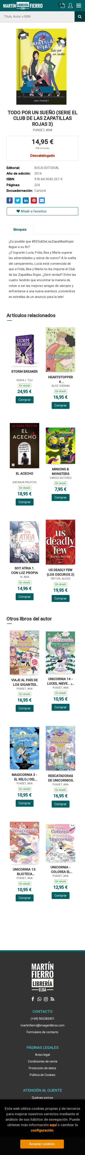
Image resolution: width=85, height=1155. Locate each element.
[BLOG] (52, 999)
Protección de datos (42, 1068)
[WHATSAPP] (39, 999)
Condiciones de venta (42, 1061)
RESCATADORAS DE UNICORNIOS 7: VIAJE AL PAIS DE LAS (60, 778)
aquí (53, 1125)
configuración (42, 1130)
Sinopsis (19, 229)
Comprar (25, 400)
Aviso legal (42, 1054)
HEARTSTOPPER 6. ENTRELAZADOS (60, 379)
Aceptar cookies (42, 1144)
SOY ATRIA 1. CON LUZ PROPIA (24, 570)
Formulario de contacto (42, 1032)
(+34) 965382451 (42, 1018)
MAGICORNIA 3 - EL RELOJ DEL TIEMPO (24, 777)
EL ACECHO (24, 474)
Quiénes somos (42, 1097)
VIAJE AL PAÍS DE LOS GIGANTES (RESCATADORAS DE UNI (24, 682)
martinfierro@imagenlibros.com (42, 1025)
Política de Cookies (42, 1075)
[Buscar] (80, 16)
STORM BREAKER (24, 371)
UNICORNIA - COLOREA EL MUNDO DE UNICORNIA (60, 869)
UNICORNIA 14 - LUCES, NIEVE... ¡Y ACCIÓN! (60, 681)
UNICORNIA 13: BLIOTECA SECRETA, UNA (24, 871)
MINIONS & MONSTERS (60, 471)
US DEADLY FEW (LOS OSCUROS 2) (60, 572)
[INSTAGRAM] (45, 999)
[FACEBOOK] (32, 999)
